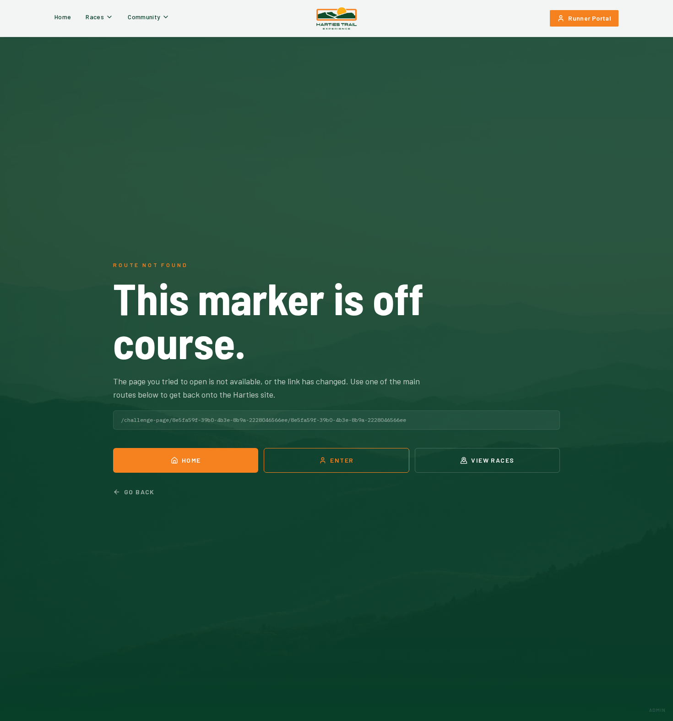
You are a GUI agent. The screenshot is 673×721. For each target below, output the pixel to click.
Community (144, 17)
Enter (341, 460)
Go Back (139, 492)
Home (62, 17)
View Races (492, 460)
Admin (657, 710)
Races (95, 17)
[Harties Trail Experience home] (336, 18)
